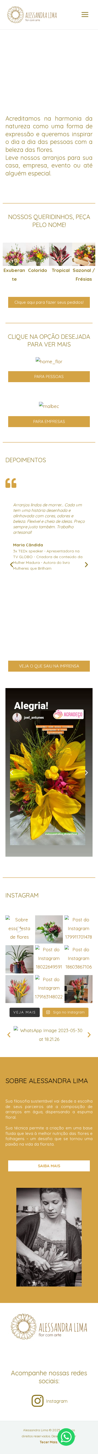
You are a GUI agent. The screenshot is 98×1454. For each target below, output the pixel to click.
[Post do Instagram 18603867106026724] (79, 959)
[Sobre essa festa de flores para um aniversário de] (19, 929)
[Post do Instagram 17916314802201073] (49, 989)
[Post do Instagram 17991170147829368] (79, 929)
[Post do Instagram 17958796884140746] (79, 989)
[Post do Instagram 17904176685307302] (19, 959)
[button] (8, 262)
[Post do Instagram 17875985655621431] (19, 989)
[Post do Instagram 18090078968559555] (49, 929)
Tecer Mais (48, 1442)
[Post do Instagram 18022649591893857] (49, 959)
